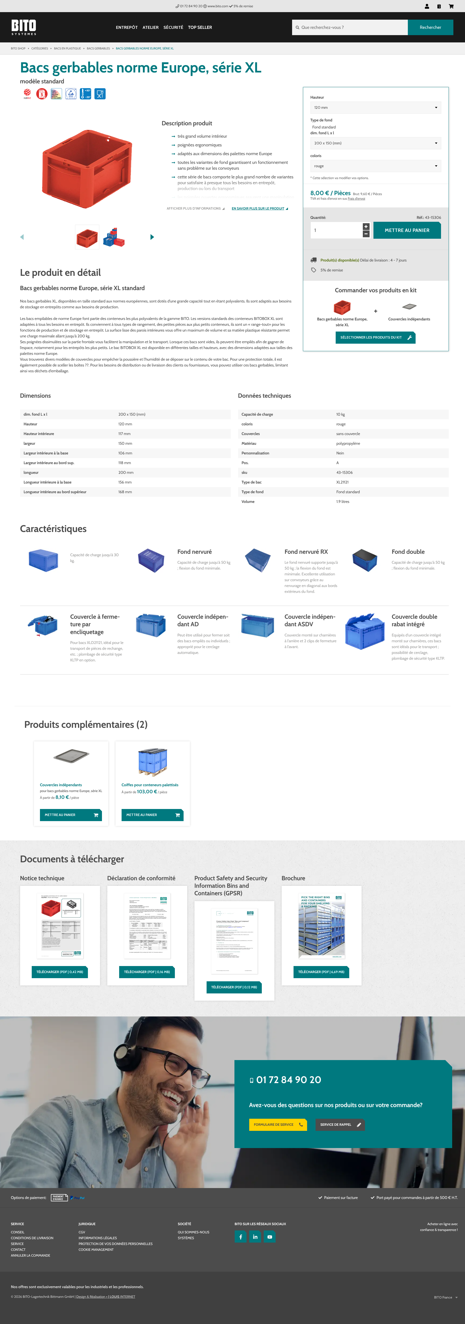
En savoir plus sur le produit (258, 208)
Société (184, 1224)
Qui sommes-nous (193, 1232)
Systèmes (186, 1238)
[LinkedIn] (254, 1236)
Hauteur (317, 97)
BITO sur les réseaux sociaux (260, 1224)
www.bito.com (218, 6)
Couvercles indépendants (409, 319)
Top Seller (200, 27)
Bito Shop (18, 48)
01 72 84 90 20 (191, 6)
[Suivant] (152, 237)
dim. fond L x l (322, 133)
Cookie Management (96, 1249)
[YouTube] (268, 1236)
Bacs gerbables (98, 48)
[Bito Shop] (24, 27)
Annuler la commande (30, 1255)
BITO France (443, 1297)
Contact (18, 1249)
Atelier (151, 27)
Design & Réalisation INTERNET (105, 1296)
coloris (315, 155)
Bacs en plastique (67, 48)
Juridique (87, 1224)
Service (17, 1224)
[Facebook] (239, 1236)
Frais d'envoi (356, 198)
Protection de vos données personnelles (116, 1244)
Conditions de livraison (32, 1238)
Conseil (17, 1232)
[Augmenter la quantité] (366, 226)
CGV (82, 1232)
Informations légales (98, 1238)
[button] (451, 6)
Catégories (39, 48)
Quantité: (318, 217)
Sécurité (173, 27)
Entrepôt (127, 27)
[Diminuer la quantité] (366, 233)
